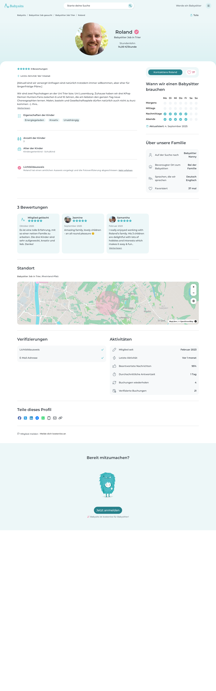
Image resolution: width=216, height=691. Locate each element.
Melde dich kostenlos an (53, 433)
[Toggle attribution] (195, 321)
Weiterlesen (23, 108)
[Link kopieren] (60, 418)
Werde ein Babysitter (188, 5)
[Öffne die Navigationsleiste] (208, 6)
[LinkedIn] (31, 418)
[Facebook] (19, 418)
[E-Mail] (54, 418)
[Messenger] (37, 418)
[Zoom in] (193, 287)
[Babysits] (14, 5)
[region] (108, 303)
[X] (25, 418)
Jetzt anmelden (108, 510)
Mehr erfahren (126, 170)
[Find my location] (193, 301)
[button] (38, 233)
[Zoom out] (193, 293)
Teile (196, 15)
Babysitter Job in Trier (127, 37)
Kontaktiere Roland (165, 72)
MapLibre (173, 321)
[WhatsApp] (43, 418)
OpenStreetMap (186, 321)
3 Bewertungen (39, 69)
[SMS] (49, 418)
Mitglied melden (29, 434)
